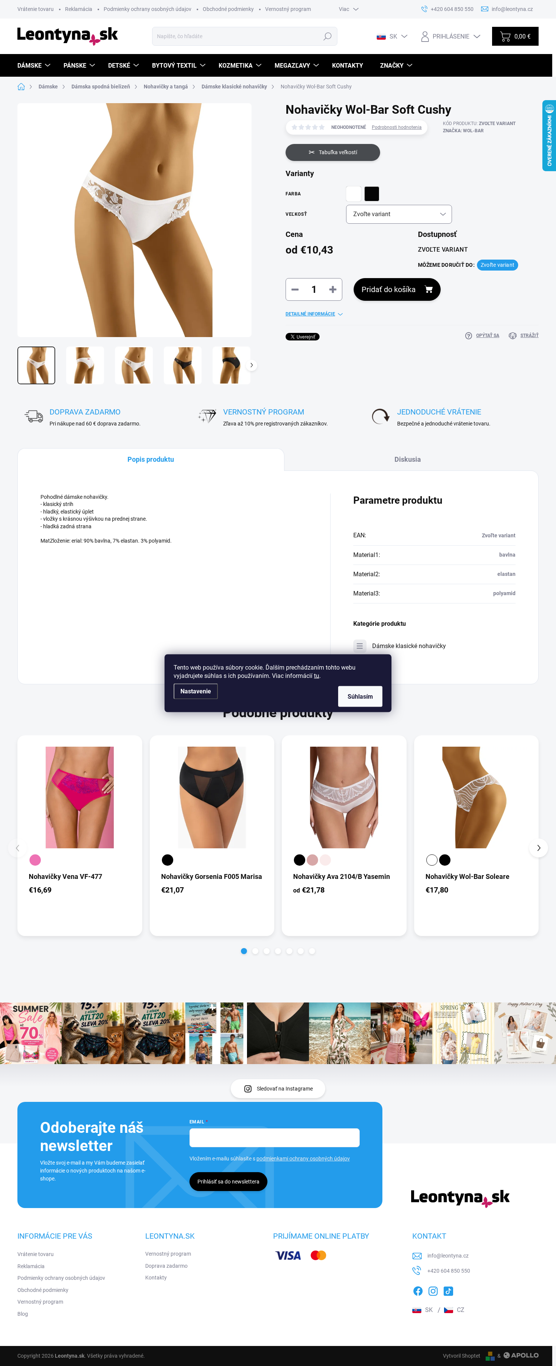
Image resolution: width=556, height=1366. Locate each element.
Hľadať (328, 36)
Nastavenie (195, 691)
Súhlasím (360, 696)
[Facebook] (418, 1289)
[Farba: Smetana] (325, 860)
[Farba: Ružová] (35, 860)
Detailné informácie (310, 314)
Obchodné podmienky (228, 9)
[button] (244, 951)
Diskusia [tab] (407, 459)
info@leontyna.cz (448, 1256)
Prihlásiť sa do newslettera (228, 1182)
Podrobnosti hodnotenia (397, 127)
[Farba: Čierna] (167, 860)
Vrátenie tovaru (35, 9)
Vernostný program (288, 9)
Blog (22, 1314)
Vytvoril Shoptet (461, 1356)
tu (316, 675)
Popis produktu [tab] (150, 459)
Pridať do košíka (389, 289)
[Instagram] (433, 1289)
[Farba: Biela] (432, 860)
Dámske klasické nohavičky (409, 646)
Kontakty (156, 1278)
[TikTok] (448, 1289)
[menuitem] (34, 65)
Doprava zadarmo (166, 1266)
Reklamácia (78, 9)
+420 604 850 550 (448, 1271)
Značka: (463, 130)
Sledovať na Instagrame (285, 1089)
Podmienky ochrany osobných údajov (147, 9)
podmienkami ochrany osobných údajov (303, 1159)
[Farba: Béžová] (312, 860)
